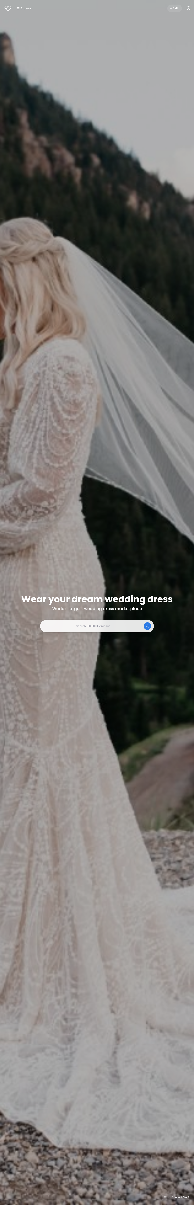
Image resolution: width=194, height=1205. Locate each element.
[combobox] (97, 626)
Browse (26, 8)
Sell (175, 8)
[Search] (147, 626)
